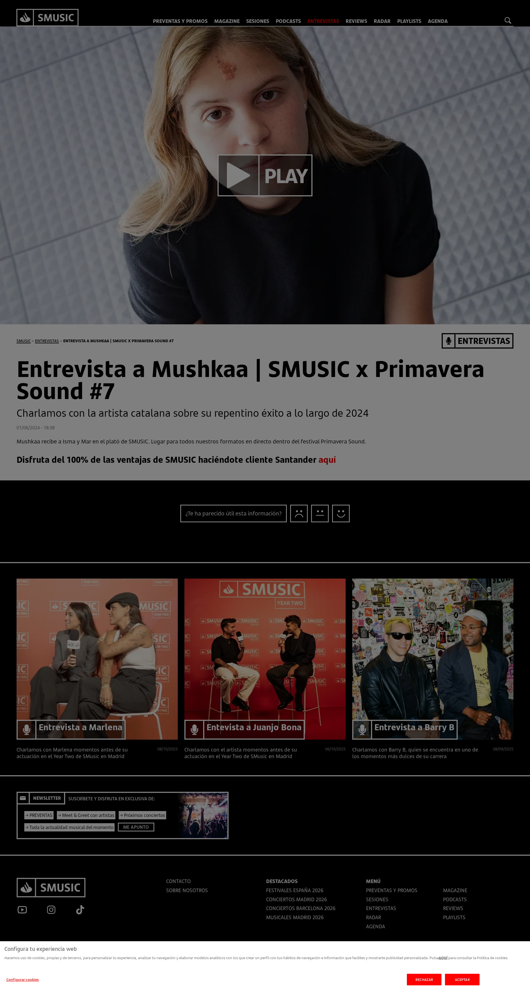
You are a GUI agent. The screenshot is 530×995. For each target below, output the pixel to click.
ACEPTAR (462, 979)
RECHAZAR (424, 979)
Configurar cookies (22, 979)
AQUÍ (443, 957)
